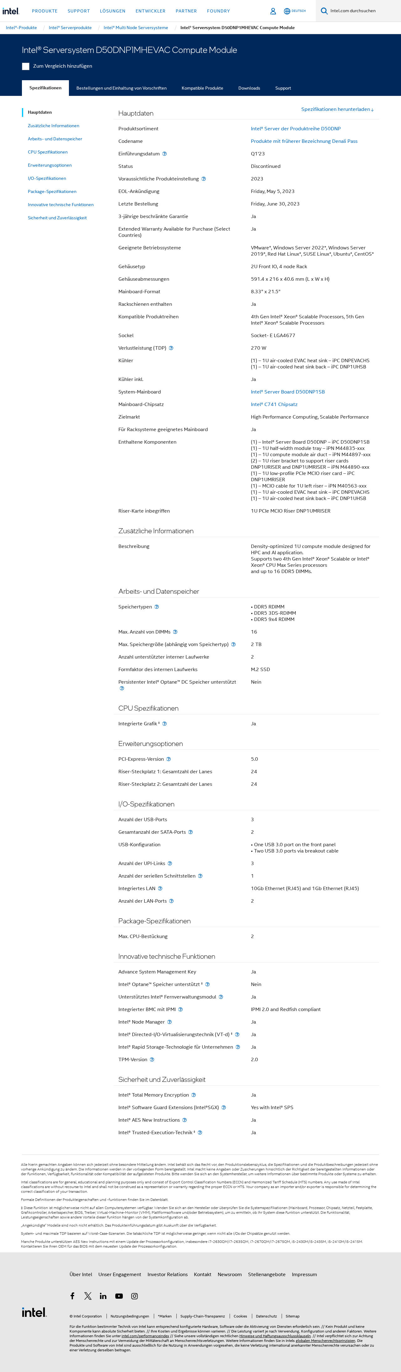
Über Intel (81, 1274)
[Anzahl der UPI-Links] (169, 863)
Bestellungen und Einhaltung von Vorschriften (121, 88)
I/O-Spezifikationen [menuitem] (47, 178)
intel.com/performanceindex (145, 1335)
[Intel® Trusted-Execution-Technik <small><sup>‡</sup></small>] (199, 1132)
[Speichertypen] (156, 606)
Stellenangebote (267, 1274)
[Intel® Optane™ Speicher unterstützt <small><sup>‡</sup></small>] (207, 984)
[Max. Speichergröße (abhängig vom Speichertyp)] (233, 644)
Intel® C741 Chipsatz (274, 404)
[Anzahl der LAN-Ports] (171, 901)
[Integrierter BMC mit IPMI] (180, 1009)
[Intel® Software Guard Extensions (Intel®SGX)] (223, 1107)
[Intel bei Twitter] (88, 1297)
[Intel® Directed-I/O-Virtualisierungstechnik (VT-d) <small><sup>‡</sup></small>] (237, 1034)
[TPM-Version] (151, 1059)
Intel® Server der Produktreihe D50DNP (296, 129)
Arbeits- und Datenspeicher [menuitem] (55, 139)
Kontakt (202, 1274)
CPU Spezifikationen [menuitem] (48, 152)
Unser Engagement (119, 1274)
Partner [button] (186, 11)
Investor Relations (168, 1274)
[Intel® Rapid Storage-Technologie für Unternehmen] (237, 1047)
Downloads (249, 88)
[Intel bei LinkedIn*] (103, 1297)
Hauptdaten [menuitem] (40, 112)
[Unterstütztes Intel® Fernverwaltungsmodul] (220, 996)
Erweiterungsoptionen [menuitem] (50, 165)
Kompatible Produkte (202, 88)
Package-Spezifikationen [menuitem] (52, 191)
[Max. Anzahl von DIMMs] (175, 631)
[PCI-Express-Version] (168, 759)
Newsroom (230, 1274)
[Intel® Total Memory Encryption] (193, 1095)
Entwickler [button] (151, 11)
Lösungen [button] (113, 11)
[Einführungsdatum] (164, 153)
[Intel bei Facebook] (72, 1297)
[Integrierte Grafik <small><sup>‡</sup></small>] (164, 723)
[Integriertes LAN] (160, 888)
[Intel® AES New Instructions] (184, 1120)
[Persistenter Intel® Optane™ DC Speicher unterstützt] (121, 688)
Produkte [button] (45, 11)
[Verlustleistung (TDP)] (171, 348)
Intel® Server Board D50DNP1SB (288, 392)
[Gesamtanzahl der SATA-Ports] (190, 832)
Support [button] (79, 11)
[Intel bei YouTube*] (119, 1297)
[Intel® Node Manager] (169, 1022)
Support (283, 88)
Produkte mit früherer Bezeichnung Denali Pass (304, 141)
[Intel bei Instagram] (134, 1297)
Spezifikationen (45, 88)
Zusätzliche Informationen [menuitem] (53, 125)
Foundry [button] (218, 11)
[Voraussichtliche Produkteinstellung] (203, 178)
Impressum (304, 1274)
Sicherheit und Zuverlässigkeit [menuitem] (57, 218)
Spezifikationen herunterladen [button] (335, 109)
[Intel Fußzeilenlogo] (34, 1312)
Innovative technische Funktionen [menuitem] (61, 204)
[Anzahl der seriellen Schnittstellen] (200, 876)
